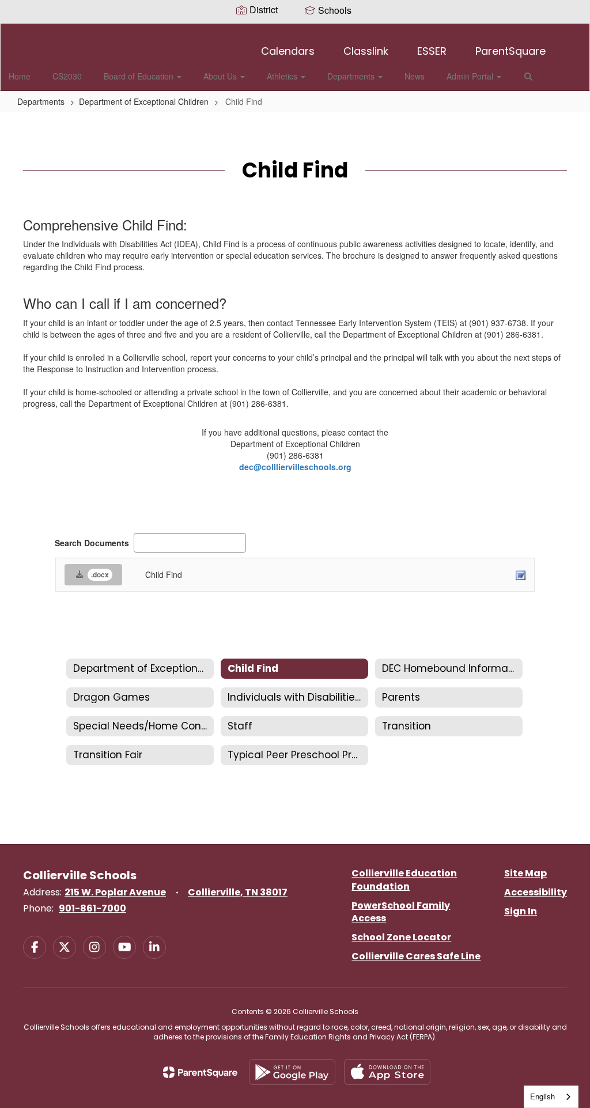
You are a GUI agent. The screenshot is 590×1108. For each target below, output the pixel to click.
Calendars (288, 51)
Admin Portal (471, 76)
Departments (352, 76)
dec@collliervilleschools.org (295, 466)
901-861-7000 (92, 908)
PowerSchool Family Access (400, 912)
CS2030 (67, 76)
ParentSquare (510, 51)
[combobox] (551, 1097)
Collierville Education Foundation (404, 880)
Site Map (525, 873)
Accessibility (535, 892)
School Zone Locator (401, 937)
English (542, 1096)
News (414, 76)
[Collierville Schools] (295, 31)
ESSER (432, 51)
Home (20, 76)
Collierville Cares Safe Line (416, 956)
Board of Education (140, 76)
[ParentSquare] (200, 1072)
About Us (221, 76)
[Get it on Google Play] (292, 1072)
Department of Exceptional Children (144, 101)
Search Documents (92, 543)
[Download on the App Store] (387, 1072)
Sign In (520, 911)
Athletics (283, 76)
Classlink (365, 51)
